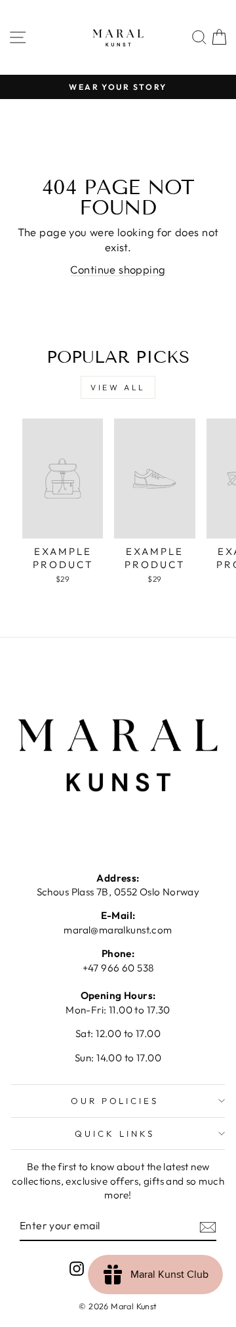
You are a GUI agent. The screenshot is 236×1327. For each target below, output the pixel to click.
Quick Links (115, 1133)
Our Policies (115, 1100)
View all (118, 387)
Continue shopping (117, 269)
